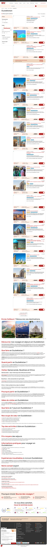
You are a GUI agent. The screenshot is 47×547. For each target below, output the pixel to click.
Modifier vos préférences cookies (19, 538)
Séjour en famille (7, 482)
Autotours (2, 482)
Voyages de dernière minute (34, 484)
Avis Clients (17, 530)
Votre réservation (28, 531)
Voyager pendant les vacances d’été (24, 484)
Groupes (36, 3)
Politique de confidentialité (20, 533)
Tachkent (38, 352)
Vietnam (15, 479)
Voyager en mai (8, 484)
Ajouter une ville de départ (19, 6)
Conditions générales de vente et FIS (20, 535)
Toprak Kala (9, 477)
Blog (16, 527)
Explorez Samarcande (4, 374)
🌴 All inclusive (37, 528)
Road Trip (22, 482)
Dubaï (9, 487)
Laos (9, 479)
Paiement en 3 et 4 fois (29, 528)
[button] (43, 338)
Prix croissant (43, 13)
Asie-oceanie (10, 8)
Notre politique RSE (19, 531)
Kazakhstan (3, 479)
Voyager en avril (3, 484)
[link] (42, 3)
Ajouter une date (26, 6)
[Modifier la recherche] (35, 6)
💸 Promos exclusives (38, 527)
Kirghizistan (7, 479)
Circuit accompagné (18, 482)
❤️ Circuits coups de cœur (39, 526)
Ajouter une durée (32, 6)
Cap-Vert (11, 487)
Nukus (2, 477)
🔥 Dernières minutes (38, 524)
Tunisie (2, 487)
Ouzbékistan (13, 6)
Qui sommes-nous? (19, 524)
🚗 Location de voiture (38, 530)
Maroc (5, 487)
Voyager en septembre (14, 484)
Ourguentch (5, 477)
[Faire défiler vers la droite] (45, 338)
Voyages (6, 8)
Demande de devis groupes (30, 530)
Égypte (7, 487)
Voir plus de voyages (23, 315)
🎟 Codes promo (37, 531)
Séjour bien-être (12, 482)
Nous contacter (28, 526)
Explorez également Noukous (11, 403)
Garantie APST (28, 527)
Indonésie (12, 479)
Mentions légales (18, 536)
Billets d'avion (32, 3)
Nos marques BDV (18, 526)
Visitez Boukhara (3, 380)
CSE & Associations (19, 528)
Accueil (2, 8)
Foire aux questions (28, 524)
